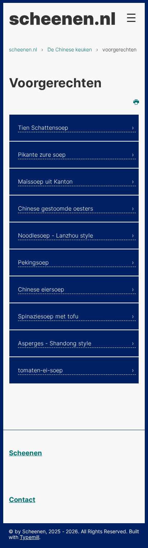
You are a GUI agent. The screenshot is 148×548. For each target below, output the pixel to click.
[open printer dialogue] (136, 102)
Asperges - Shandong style (54, 343)
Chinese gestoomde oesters (55, 208)
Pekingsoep (33, 262)
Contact (22, 500)
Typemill (29, 537)
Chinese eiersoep (41, 289)
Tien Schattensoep (43, 127)
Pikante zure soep (42, 154)
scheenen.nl (23, 49)
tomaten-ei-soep (40, 370)
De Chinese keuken (69, 49)
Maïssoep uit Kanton (45, 181)
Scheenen (25, 453)
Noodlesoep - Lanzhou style (55, 235)
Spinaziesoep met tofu (48, 316)
